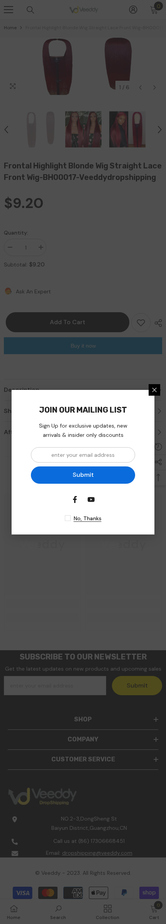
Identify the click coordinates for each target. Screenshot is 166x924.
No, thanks (88, 518)
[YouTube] (91, 499)
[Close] (154, 390)
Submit (83, 475)
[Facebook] (75, 499)
